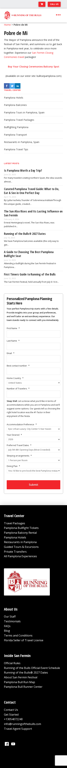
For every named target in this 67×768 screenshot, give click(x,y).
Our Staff (10, 616)
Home (7, 24)
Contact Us (11, 710)
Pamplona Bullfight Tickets (21, 528)
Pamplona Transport (15, 134)
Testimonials (12, 621)
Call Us (54, 4)
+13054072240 (13, 719)
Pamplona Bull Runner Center (23, 687)
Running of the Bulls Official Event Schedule (32, 668)
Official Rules (12, 663)
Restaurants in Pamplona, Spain (21, 142)
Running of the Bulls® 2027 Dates (26, 672)
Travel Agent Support (18, 729)
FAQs (7, 626)
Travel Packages (14, 523)
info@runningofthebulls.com (22, 724)
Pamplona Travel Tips (16, 149)
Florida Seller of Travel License (23, 640)
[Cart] (41, 4)
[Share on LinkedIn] (17, 86)
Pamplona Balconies (15, 105)
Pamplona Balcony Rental (20, 533)
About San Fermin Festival (20, 677)
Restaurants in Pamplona (20, 542)
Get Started (11, 714)
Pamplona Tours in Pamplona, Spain (24, 112)
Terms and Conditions (18, 635)
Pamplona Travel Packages (19, 119)
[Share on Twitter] (12, 86)
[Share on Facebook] (6, 86)
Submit (33, 485)
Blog (7, 631)
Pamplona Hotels (13, 97)
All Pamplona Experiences (20, 556)
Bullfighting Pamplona (16, 127)
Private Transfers (15, 551)
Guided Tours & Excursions (21, 547)
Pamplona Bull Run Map (19, 682)
